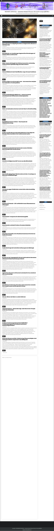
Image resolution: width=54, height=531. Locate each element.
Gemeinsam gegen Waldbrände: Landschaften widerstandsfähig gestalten (18, 190)
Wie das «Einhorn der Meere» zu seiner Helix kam (14, 297)
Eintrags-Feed (41, 205)
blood (48, 99)
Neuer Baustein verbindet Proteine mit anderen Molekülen (16, 225)
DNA (46, 101)
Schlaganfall (42, 114)
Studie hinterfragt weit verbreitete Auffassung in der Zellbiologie (18, 248)
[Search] (52, 16)
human (41, 107)
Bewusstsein (44, 99)
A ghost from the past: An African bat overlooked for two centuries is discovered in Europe (19, 273)
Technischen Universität (43, 115)
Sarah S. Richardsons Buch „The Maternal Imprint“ (44, 27)
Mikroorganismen (47, 110)
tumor (41, 117)
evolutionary (42, 104)
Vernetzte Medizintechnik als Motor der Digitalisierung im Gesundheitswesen (45, 81)
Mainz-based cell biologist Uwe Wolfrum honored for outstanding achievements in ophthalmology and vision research (18, 63)
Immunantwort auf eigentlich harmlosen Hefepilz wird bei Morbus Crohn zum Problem (45, 39)
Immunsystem (46, 107)
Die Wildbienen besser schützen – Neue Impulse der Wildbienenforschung (14, 122)
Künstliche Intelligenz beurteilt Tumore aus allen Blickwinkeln (17, 161)
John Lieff (45, 108)
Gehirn (48, 105)
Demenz (41, 101)
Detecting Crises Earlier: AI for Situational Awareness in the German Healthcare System (18, 234)
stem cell (45, 114)
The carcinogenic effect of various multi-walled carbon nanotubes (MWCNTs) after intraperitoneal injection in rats (45, 155)
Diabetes (44, 101)
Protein (41, 113)
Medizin (48, 109)
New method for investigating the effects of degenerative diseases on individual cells (19, 44)
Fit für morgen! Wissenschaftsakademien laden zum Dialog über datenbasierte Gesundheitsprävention (44, 54)
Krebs (48, 108)
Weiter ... (4, 51)
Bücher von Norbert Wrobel (6, 357)
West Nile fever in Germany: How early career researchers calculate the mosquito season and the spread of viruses (18, 285)
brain (50, 99)
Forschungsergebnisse (43, 105)
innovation (41, 108)
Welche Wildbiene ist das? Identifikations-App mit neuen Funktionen (19, 72)
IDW (43, 107)
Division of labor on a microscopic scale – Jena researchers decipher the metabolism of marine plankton (19, 82)
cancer (41, 100)
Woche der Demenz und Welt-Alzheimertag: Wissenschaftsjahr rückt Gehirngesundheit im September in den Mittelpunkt (19, 339)
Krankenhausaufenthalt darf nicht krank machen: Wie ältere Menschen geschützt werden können (17, 148)
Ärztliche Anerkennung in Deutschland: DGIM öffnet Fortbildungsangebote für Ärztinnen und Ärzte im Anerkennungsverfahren (14, 324)
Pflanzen (44, 112)
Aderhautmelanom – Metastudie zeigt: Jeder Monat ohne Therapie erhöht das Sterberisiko (18, 309)
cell (48, 100)
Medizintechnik (42, 110)
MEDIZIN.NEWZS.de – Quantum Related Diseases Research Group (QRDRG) (27, 11)
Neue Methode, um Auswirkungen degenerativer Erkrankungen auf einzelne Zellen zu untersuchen (18, 54)
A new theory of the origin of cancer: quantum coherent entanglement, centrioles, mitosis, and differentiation (45, 188)
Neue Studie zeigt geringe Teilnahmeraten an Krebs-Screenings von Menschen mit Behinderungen (19, 174)
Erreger (45, 103)
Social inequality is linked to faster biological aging (45, 68)
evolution (49, 103)
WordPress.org (41, 209)
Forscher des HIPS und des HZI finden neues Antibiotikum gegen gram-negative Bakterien (45, 136)
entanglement (42, 103)
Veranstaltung (45, 117)
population (48, 112)
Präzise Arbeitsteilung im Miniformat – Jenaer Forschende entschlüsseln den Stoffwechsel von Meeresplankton (16, 95)
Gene (50, 105)
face (45, 104)
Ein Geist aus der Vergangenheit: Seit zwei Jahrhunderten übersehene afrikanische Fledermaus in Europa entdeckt (19, 258)
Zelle (48, 117)
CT (49, 100)
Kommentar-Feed (42, 207)
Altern (41, 99)
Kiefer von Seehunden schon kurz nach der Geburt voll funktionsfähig (19, 109)
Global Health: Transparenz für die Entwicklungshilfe (15, 216)
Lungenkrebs (41, 109)
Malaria (45, 109)
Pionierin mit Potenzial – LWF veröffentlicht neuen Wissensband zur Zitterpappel (18, 204)
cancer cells (44, 100)
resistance (47, 113)
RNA (50, 113)
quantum (44, 113)
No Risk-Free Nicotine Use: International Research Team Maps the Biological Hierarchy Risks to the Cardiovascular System (18, 133)
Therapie (48, 115)
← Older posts (4, 352)
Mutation (41, 112)
